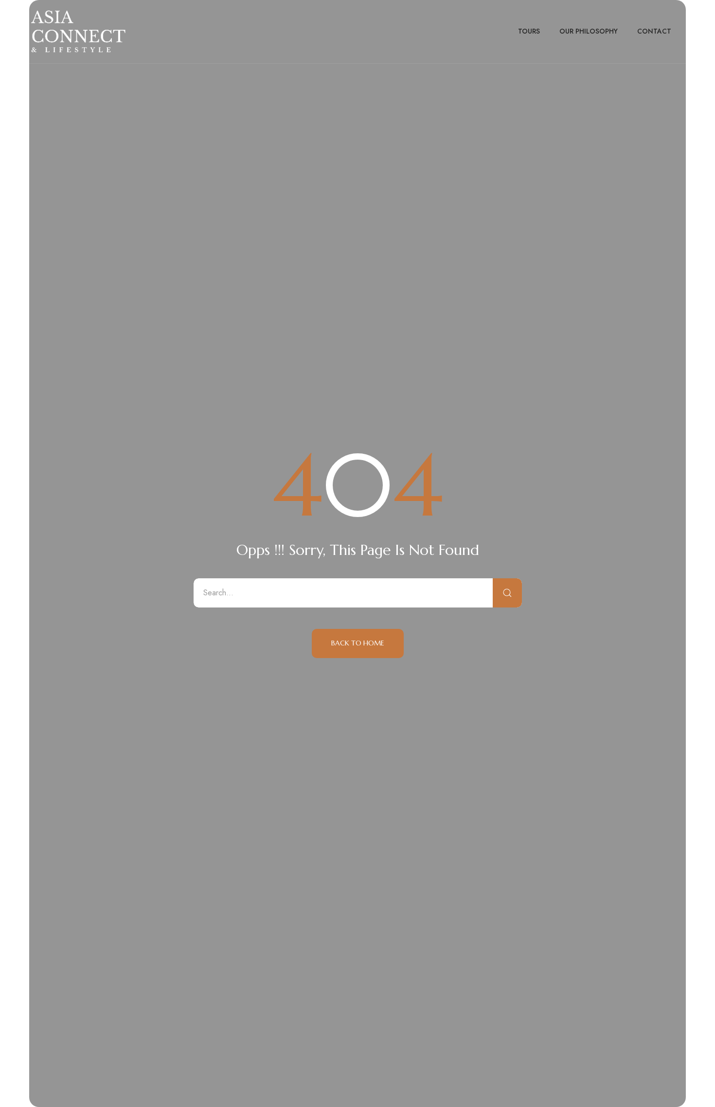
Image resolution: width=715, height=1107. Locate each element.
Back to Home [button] (357, 643)
